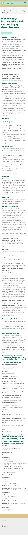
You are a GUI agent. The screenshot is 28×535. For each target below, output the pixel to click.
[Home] (2, 3)
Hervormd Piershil (10, 3)
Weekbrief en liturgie (7, 33)
